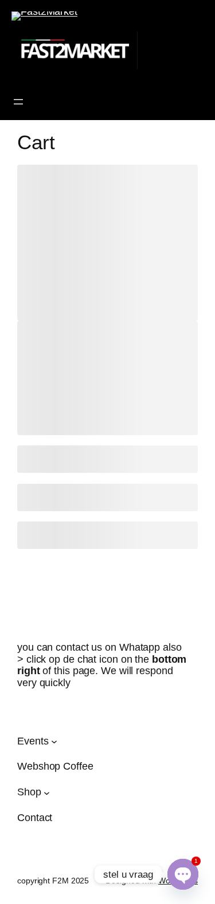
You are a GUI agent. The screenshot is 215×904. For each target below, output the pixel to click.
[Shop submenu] (47, 792)
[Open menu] (18, 102)
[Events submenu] (54, 741)
